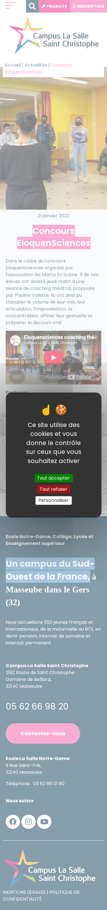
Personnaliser (53, 500)
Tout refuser (53, 489)
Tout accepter (53, 478)
